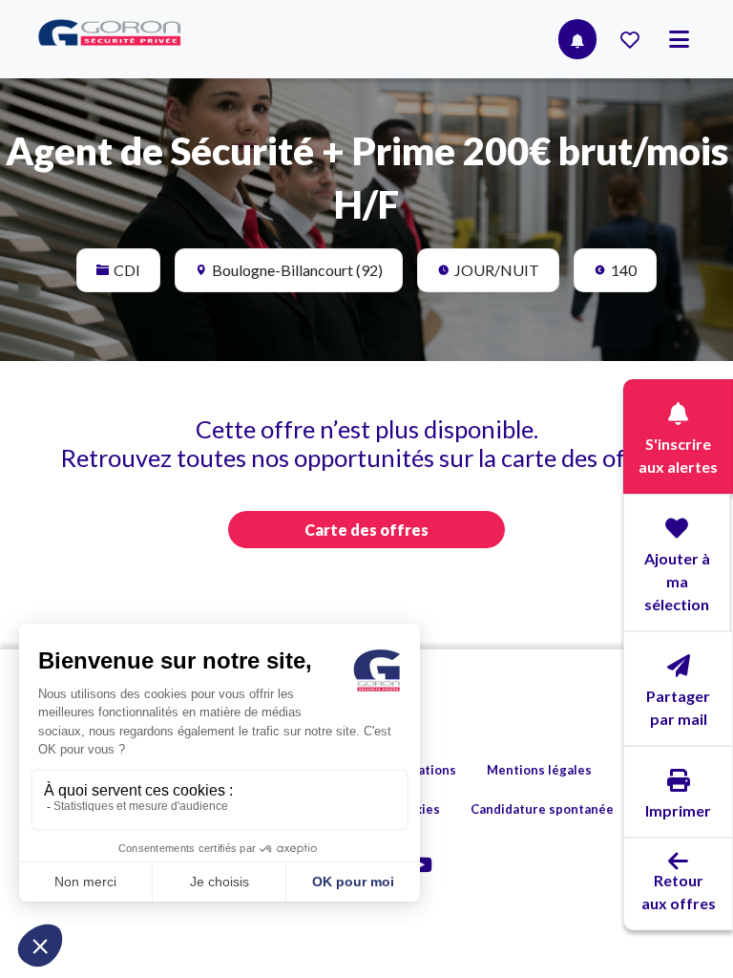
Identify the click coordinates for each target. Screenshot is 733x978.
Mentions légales (539, 769)
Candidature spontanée (542, 809)
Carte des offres (366, 530)
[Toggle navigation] (679, 39)
